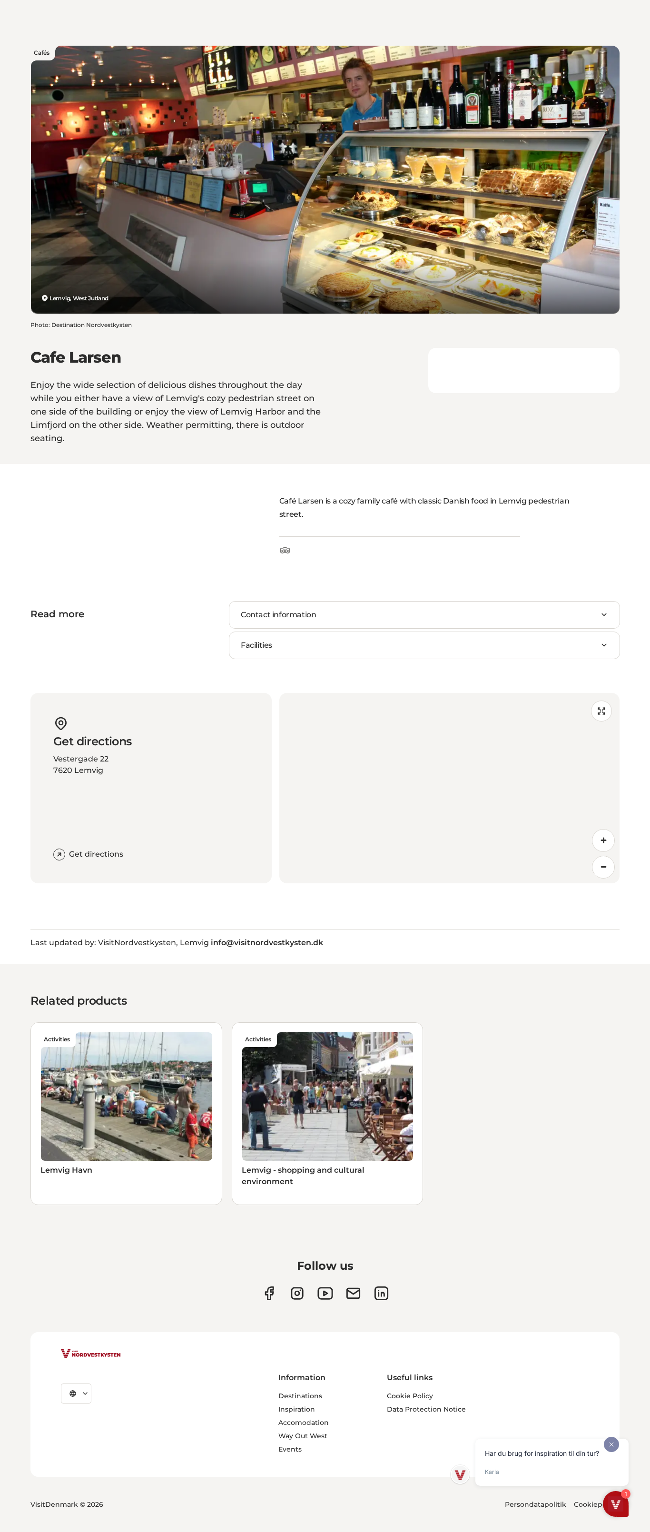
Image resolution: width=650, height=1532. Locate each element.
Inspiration (296, 1409)
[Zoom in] (603, 840)
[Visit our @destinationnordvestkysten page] (325, 1293)
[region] (449, 788)
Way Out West (302, 1436)
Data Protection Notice (426, 1409)
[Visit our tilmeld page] (353, 1293)
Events (290, 1449)
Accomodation (303, 1422)
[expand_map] (601, 711)
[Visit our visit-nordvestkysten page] (381, 1293)
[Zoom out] (603, 867)
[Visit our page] (269, 1293)
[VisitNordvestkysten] (91, 1354)
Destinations (300, 1396)
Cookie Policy (410, 1396)
